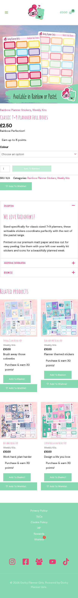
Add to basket (32, 168)
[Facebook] (25, 561)
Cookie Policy (39, 522)
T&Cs (39, 516)
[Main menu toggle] (6, 12)
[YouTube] (52, 561)
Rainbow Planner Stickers (15, 110)
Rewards (39, 533)
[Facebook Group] (39, 561)
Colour (4, 147)
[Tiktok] (65, 561)
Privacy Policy (39, 510)
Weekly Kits (39, 110)
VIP (39, 528)
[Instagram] (12, 561)
